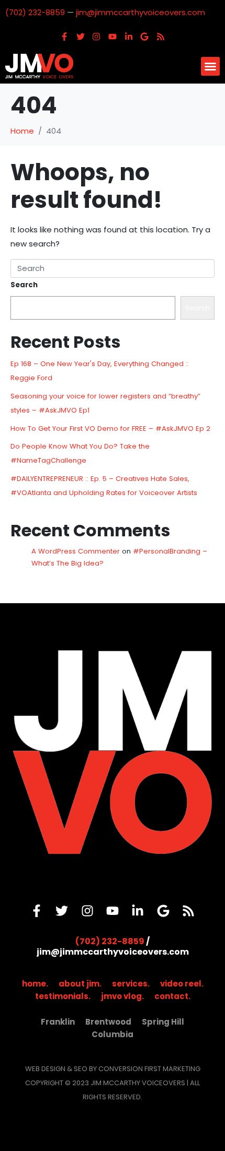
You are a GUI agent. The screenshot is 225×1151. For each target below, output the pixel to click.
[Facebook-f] (64, 36)
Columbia (112, 1034)
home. (35, 983)
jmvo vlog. (122, 996)
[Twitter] (80, 36)
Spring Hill (163, 1021)
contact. (172, 996)
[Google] (144, 36)
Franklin (58, 1021)
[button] (210, 66)
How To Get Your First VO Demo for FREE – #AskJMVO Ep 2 (110, 428)
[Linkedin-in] (129, 36)
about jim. (80, 983)
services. (131, 983)
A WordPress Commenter (75, 551)
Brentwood (108, 1021)
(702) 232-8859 (35, 12)
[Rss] (160, 36)
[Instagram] (97, 36)
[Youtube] (112, 36)
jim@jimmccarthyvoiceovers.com (140, 12)
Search (24, 285)
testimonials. (63, 996)
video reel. (182, 983)
